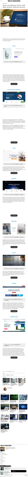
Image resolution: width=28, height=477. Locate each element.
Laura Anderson (12, 412)
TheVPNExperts (6, 345)
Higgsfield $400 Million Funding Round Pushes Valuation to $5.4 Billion (13, 401)
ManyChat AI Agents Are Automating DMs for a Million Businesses (14, 421)
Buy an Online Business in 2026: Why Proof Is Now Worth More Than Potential (4, 421)
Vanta (21, 61)
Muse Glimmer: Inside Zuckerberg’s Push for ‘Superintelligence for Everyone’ (22, 411)
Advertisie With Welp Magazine (4, 454)
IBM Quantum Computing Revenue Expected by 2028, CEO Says (22, 421)
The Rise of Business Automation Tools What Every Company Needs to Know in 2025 (14, 384)
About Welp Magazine (2, 453)
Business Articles (5, 3)
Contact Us (1, 455)
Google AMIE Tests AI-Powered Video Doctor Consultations (13, 411)
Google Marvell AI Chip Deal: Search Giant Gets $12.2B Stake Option (4, 401)
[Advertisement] (14, 33)
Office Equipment (2, 460)
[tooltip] (6, 371)
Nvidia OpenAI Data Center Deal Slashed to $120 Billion (4, 410)
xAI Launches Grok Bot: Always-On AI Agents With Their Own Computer (22, 401)
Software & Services (2, 461)
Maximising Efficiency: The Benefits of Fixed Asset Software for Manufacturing (21, 384)
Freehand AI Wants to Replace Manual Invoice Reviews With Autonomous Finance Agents (4, 430)
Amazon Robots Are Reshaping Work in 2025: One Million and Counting (6, 384)
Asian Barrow (22, 194)
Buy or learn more (14, 83)
